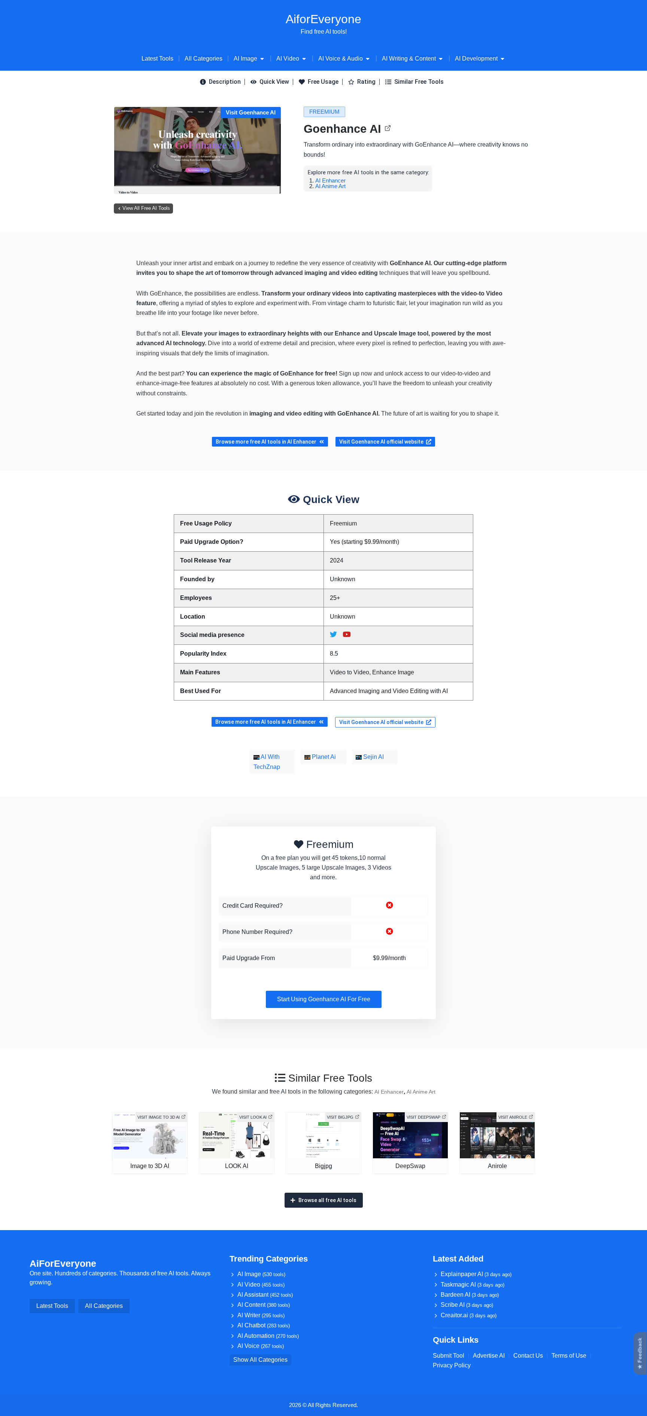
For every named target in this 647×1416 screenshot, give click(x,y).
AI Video (261, 1284)
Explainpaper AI (476, 1274)
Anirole (497, 1166)
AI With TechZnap (266, 762)
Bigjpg (323, 1166)
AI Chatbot (263, 1325)
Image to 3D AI (149, 1166)
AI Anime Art (330, 186)
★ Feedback (640, 1353)
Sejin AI (373, 757)
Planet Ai (323, 757)
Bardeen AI (470, 1294)
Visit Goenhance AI (251, 112)
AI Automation (268, 1336)
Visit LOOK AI (253, 1117)
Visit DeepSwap (423, 1117)
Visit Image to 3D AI (158, 1117)
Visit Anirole (512, 1117)
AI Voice (260, 1346)
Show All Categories (260, 1360)
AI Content (263, 1305)
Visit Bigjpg (340, 1117)
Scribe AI (467, 1305)
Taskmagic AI (472, 1284)
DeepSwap (410, 1166)
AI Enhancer (330, 180)
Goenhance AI (342, 128)
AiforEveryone (323, 19)
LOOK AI (236, 1166)
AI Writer (261, 1315)
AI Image (261, 1274)
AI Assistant (265, 1294)
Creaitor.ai (468, 1315)
